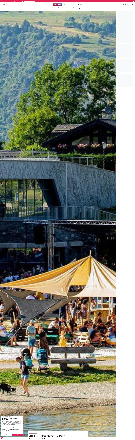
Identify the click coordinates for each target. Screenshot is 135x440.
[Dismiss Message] (133, 1)
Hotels (52, 8)
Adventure (80, 4)
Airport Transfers (85, 8)
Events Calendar (33, 432)
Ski (74, 4)
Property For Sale (94, 8)
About (65, 4)
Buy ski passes (57, 4)
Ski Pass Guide (63, 8)
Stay (70, 4)
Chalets (47, 8)
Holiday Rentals (41, 8)
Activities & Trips (77, 8)
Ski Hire (56, 8)
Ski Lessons (70, 8)
